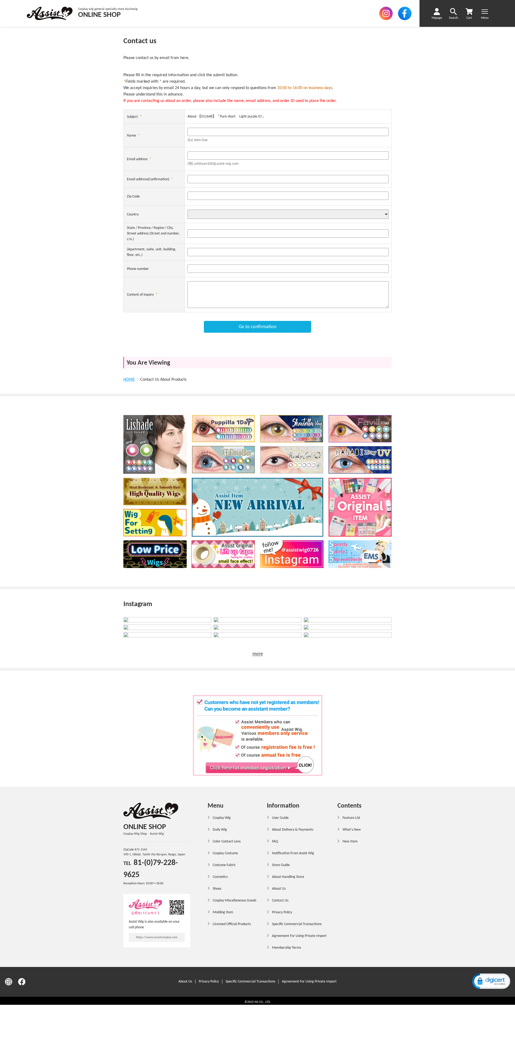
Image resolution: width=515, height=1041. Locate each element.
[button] (491, 981)
